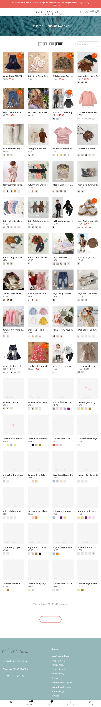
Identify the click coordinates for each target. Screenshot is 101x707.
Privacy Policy (58, 665)
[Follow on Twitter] (8, 676)
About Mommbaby (60, 656)
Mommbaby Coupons (62, 682)
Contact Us (57, 678)
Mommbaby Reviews (61, 687)
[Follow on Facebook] (3, 676)
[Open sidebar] (3, 357)
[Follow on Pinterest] (23, 676)
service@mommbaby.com (15, 661)
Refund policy (58, 673)
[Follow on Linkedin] (18, 676)
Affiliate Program (59, 691)
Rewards (55, 696)
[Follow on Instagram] (13, 676)
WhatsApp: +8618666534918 (15, 669)
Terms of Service (59, 669)
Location (47, 5)
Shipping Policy (58, 660)
